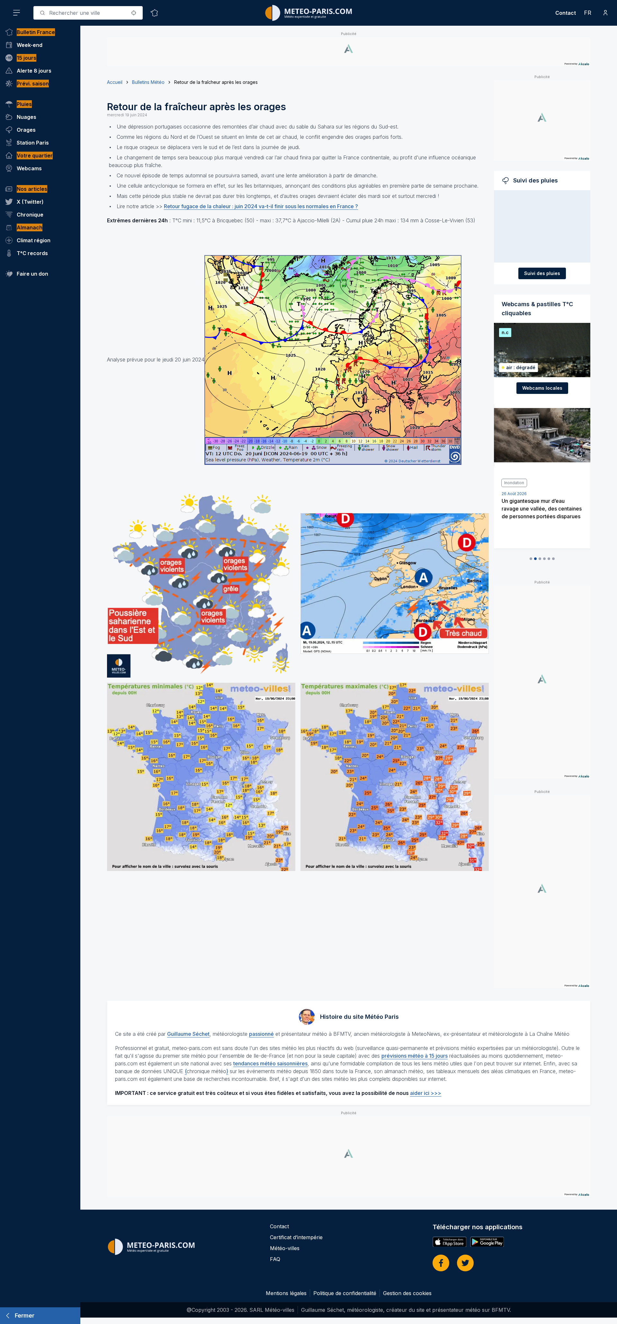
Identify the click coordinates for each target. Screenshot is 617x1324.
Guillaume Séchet (188, 1034)
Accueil (114, 82)
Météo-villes (285, 1248)
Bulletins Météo (148, 82)
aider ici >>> (425, 1093)
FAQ (275, 1259)
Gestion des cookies (407, 1293)
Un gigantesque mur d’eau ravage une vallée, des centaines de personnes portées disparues (542, 509)
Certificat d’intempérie (296, 1237)
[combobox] (88, 13)
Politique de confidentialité (344, 1293)
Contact (565, 13)
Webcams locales (542, 388)
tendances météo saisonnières (270, 1063)
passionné (261, 1034)
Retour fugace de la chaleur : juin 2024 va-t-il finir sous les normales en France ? (261, 206)
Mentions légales (286, 1293)
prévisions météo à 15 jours (414, 1056)
